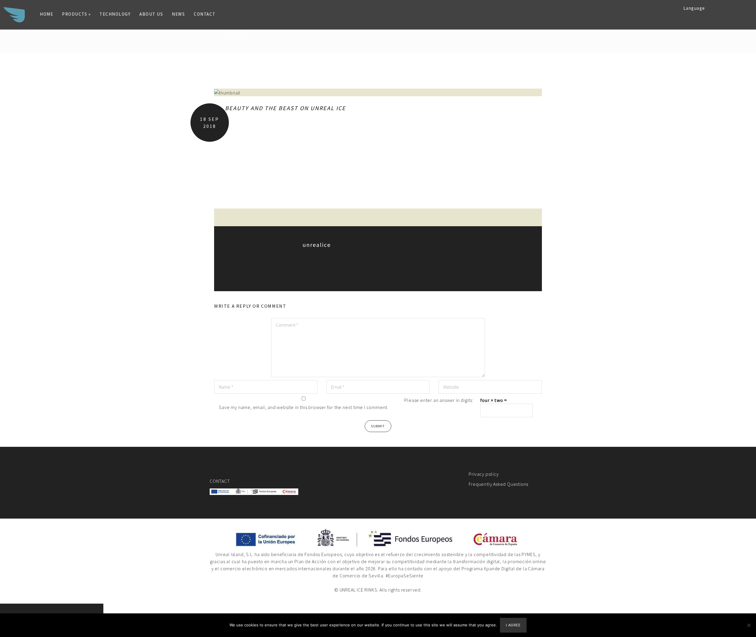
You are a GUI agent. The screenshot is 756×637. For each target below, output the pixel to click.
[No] (749, 625)
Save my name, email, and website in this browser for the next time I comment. (303, 407)
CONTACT (205, 14)
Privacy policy (483, 474)
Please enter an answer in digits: (438, 400)
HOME (46, 14)
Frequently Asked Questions (498, 484)
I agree (513, 625)
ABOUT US (151, 14)
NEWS (178, 14)
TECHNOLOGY (115, 14)
